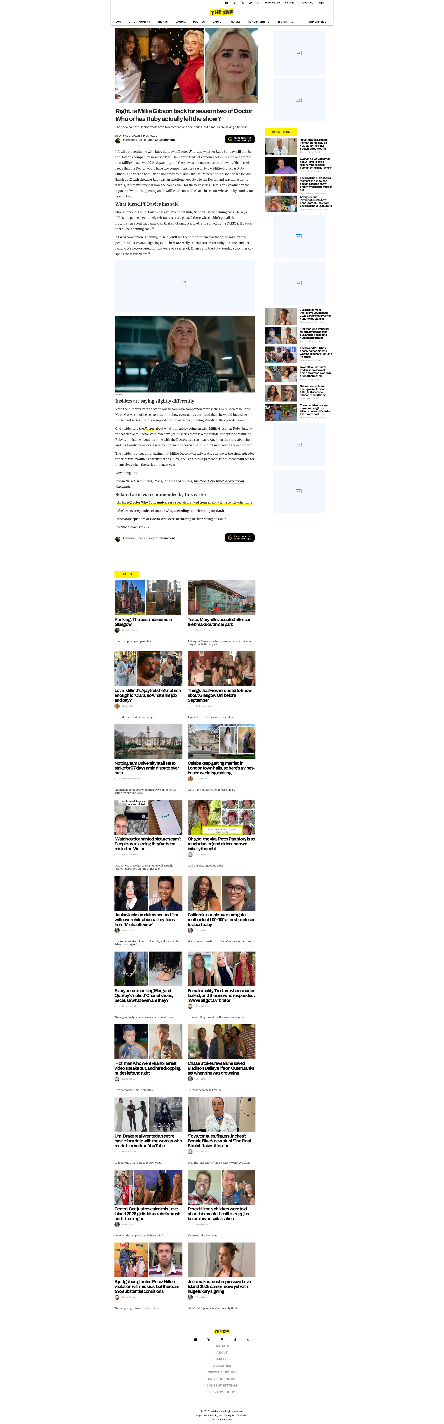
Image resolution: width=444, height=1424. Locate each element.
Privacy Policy (222, 1392)
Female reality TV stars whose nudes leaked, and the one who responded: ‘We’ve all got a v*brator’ (221, 995)
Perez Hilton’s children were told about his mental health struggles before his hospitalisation (218, 1213)
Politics (199, 22)
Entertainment (139, 22)
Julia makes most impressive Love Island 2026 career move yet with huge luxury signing (219, 1286)
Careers (222, 1359)
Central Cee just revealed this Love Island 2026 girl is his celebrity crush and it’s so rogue (147, 1213)
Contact (290, 2)
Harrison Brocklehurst (138, 139)
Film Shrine (285, 22)
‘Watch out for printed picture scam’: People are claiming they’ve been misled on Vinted (147, 843)
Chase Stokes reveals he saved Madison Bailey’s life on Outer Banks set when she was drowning (221, 1068)
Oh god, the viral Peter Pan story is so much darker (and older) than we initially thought (221, 843)
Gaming (181, 22)
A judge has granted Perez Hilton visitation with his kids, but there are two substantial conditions (146, 1286)
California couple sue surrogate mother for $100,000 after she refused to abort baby (221, 919)
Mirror (149, 428)
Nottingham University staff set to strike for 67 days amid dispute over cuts (146, 768)
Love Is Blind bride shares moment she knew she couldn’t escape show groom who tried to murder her (316, 183)
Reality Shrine (258, 22)
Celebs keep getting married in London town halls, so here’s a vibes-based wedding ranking (221, 768)
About (222, 1352)
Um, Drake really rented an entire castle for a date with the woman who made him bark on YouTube (148, 1141)
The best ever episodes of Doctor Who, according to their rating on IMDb (170, 511)
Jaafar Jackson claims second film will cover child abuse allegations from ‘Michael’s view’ (146, 919)
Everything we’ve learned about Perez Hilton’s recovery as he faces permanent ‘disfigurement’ (316, 163)
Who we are (272, 2)
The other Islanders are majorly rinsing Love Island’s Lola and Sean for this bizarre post (315, 410)
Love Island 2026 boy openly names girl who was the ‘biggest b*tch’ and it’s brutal (316, 352)
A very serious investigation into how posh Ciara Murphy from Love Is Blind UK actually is (316, 201)
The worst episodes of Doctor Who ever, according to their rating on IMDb (171, 519)
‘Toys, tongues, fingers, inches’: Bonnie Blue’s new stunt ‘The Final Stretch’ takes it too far (219, 1141)
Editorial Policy (222, 1372)
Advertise (307, 2)
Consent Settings (222, 1385)
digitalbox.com (225, 1419)
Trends (163, 22)
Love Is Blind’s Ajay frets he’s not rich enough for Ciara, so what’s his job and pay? (147, 695)
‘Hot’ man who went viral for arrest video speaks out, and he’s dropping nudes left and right (147, 1068)
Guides (236, 22)
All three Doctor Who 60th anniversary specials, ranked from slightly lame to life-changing (184, 502)
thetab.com (216, 1411)
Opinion (218, 22)
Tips (322, 2)
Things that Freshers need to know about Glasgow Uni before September (220, 695)
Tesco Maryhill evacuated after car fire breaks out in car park (219, 622)
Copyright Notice (222, 1379)
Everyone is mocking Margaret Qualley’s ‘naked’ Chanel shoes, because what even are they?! (143, 995)
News (117, 22)
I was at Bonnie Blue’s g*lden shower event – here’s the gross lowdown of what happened (315, 371)
